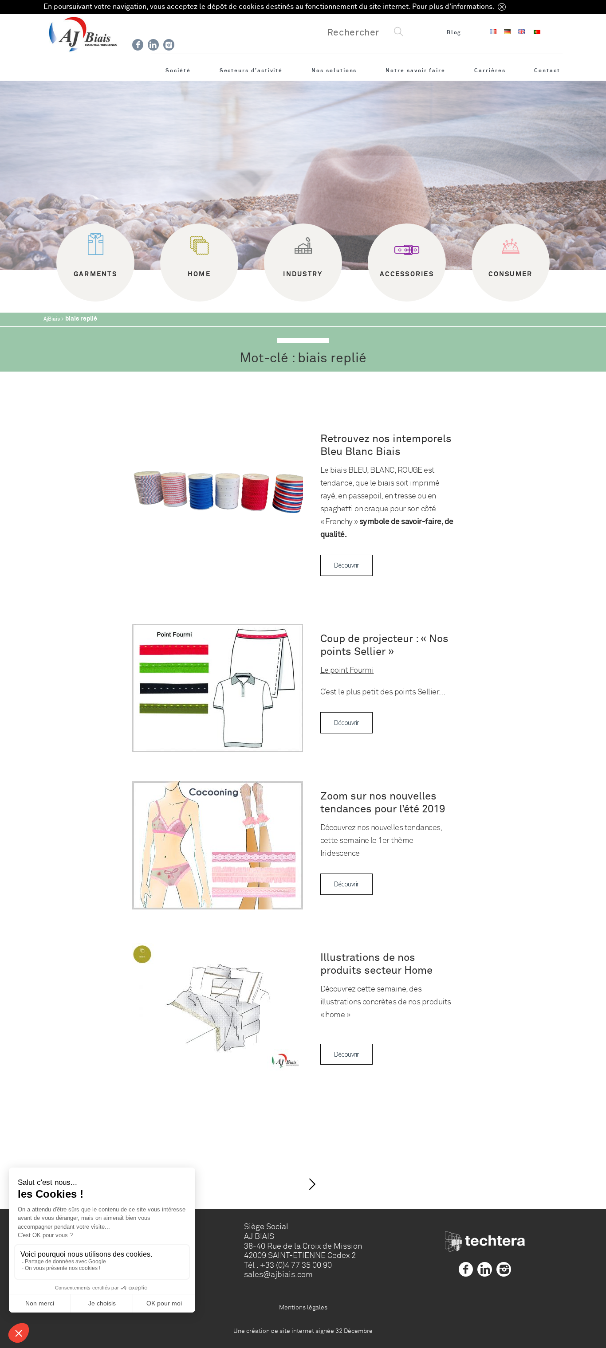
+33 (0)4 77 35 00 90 (296, 1265)
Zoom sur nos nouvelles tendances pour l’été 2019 (382, 802)
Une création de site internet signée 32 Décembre (303, 1331)
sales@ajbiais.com (278, 1274)
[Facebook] (137, 45)
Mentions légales (303, 1307)
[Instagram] (168, 45)
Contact (547, 70)
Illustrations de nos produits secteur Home (376, 964)
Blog (454, 32)
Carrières (489, 70)
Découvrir (346, 565)
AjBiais (51, 319)
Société (178, 70)
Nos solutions (334, 70)
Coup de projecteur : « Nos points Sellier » (384, 645)
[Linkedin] (153, 45)
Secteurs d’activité (251, 70)
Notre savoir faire (415, 70)
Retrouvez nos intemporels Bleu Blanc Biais (386, 445)
